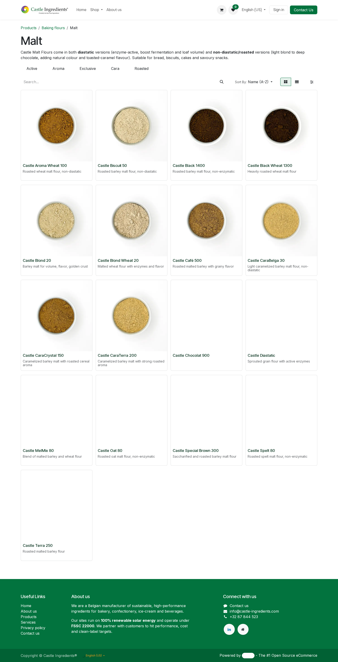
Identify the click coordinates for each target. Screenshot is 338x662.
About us (29, 611)
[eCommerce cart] (221, 10)
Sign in (278, 9)
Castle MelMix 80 (38, 450)
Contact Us (303, 10)
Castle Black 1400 (189, 165)
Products (29, 28)
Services (28, 622)
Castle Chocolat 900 (191, 355)
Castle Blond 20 (37, 260)
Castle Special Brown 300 (196, 450)
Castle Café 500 (187, 260)
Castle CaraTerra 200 (117, 355)
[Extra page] (243, 629)
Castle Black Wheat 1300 (270, 165)
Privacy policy (33, 627)
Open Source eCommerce (294, 655)
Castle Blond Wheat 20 (118, 260)
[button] (253, 81)
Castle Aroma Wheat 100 (45, 165)
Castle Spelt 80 (261, 450)
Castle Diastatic (261, 355)
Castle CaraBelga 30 (266, 260)
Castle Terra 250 (38, 545)
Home (26, 605)
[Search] (221, 81)
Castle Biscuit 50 (112, 165)
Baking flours (53, 28)
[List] (297, 81)
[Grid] (285, 81)
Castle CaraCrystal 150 (43, 355)
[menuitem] (81, 9)
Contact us (30, 633)
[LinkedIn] (229, 629)
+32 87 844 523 (244, 616)
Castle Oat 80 (110, 450)
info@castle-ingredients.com (254, 611)
